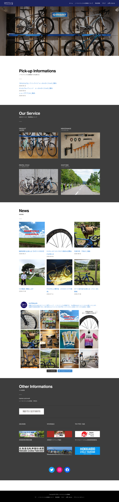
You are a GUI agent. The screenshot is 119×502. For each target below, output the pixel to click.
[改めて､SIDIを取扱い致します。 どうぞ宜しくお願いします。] (49, 339)
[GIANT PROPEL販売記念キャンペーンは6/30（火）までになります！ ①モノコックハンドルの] (89, 358)
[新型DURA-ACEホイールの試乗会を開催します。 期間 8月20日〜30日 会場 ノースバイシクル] (89, 319)
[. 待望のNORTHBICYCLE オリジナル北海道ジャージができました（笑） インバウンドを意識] (89, 339)
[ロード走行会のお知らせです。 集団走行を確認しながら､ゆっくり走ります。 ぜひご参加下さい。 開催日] (49, 358)
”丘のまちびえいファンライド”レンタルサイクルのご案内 (37, 83)
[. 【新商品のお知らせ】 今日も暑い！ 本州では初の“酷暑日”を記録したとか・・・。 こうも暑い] (69, 339)
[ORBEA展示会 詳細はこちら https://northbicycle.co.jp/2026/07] (69, 358)
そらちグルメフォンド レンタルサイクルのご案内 (36, 88)
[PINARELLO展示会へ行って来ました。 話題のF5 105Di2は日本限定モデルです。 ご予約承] (30, 358)
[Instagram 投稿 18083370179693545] (30, 319)
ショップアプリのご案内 (27, 93)
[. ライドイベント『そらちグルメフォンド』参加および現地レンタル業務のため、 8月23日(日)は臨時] (69, 319)
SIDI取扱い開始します (26, 289)
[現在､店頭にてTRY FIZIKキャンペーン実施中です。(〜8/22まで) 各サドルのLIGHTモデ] (49, 319)
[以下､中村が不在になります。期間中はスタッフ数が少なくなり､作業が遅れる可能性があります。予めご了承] (30, 339)
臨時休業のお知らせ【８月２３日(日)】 (32, 251)
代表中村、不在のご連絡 (82, 251)
